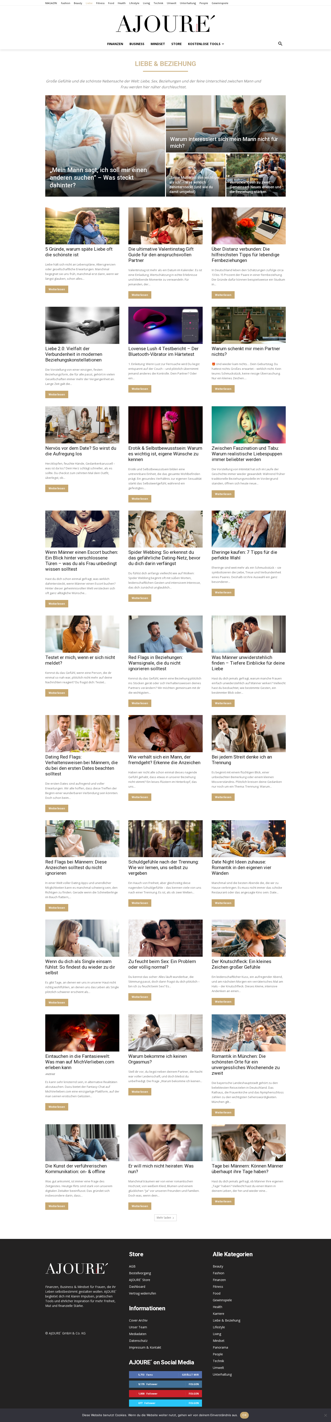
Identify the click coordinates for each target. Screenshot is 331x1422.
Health (217, 1307)
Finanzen (219, 1280)
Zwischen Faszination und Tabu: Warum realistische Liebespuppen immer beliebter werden (247, 453)
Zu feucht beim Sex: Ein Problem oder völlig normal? (162, 964)
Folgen (194, 1384)
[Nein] (325, 1415)
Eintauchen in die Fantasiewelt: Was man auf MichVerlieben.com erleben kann (79, 1062)
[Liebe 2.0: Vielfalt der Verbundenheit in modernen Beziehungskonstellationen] (82, 325)
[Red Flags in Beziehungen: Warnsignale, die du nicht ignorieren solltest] (165, 634)
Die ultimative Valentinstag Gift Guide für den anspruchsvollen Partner (161, 254)
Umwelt (218, 1367)
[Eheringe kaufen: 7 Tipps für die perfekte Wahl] (249, 529)
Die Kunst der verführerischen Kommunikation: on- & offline (76, 1168)
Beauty (218, 1266)
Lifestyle (219, 1327)
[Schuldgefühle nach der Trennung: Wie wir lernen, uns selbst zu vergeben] (165, 838)
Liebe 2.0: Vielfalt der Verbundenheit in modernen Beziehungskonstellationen (73, 354)
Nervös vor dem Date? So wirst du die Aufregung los (80, 451)
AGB (132, 1266)
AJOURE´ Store (139, 1280)
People (218, 1354)
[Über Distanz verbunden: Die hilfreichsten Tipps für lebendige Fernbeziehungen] (249, 226)
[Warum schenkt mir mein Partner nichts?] (249, 325)
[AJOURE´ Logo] (165, 23)
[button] (280, 44)
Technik (218, 1361)
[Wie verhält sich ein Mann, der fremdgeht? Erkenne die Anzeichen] (165, 733)
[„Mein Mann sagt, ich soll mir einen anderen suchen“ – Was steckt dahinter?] (105, 146)
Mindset (218, 1340)
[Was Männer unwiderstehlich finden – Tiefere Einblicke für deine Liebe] (249, 634)
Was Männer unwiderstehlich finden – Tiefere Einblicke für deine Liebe (248, 663)
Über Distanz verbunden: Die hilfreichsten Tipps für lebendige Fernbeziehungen (245, 254)
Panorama (220, 1347)
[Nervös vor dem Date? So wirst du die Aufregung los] (82, 424)
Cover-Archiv (138, 1320)
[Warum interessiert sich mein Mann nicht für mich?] (226, 123)
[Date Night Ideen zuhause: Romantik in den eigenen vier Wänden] (249, 838)
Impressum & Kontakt (145, 1347)
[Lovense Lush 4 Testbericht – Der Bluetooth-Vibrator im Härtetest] (165, 325)
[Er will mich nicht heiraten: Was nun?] (165, 1142)
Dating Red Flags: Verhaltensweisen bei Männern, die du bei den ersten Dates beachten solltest (81, 765)
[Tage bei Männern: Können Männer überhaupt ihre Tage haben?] (249, 1142)
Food (216, 1293)
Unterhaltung (222, 1374)
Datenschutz (138, 1340)
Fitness (218, 1286)
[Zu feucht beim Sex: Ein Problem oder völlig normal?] (165, 938)
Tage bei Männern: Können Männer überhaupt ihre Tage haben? (247, 1168)
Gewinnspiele (222, 1300)
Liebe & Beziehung (226, 1320)
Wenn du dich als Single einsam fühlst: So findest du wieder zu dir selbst (80, 967)
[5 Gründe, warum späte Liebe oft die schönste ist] (82, 226)
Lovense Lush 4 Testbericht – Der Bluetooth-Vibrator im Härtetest (163, 351)
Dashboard (137, 1286)
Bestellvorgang (140, 1273)
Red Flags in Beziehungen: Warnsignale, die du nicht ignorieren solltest (155, 663)
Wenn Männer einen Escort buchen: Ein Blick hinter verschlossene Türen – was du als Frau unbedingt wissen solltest (81, 561)
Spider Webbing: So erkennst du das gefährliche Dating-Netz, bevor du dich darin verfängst (164, 558)
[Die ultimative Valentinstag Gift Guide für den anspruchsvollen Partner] (165, 226)
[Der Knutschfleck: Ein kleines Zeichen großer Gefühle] (249, 938)
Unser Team (138, 1327)
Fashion (218, 1273)
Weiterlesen (57, 289)
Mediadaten (137, 1334)
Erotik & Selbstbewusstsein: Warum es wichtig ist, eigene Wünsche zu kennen (165, 453)
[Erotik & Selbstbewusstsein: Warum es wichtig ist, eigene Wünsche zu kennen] (165, 424)
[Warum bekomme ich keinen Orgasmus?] (165, 1033)
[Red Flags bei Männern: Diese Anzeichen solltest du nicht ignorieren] (82, 838)
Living (217, 1334)
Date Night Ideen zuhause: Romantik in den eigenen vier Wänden (241, 867)
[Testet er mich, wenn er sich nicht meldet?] (82, 634)
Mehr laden (164, 1218)
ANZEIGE (50, 1073)
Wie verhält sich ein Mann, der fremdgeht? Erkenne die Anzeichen (164, 759)
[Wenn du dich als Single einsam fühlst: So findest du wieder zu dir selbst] (82, 938)
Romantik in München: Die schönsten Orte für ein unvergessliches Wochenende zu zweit (246, 1065)
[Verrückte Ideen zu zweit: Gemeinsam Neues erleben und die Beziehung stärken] (256, 175)
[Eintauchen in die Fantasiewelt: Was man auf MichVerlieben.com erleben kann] (82, 1033)
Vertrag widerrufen (142, 1293)
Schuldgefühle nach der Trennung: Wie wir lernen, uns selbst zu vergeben (163, 867)
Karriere (218, 1313)
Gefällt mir (190, 1374)
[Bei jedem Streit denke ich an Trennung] (249, 733)
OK (244, 1415)
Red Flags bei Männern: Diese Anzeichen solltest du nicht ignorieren (76, 867)
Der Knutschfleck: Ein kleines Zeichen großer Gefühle (241, 964)
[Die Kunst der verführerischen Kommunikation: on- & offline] (82, 1142)
